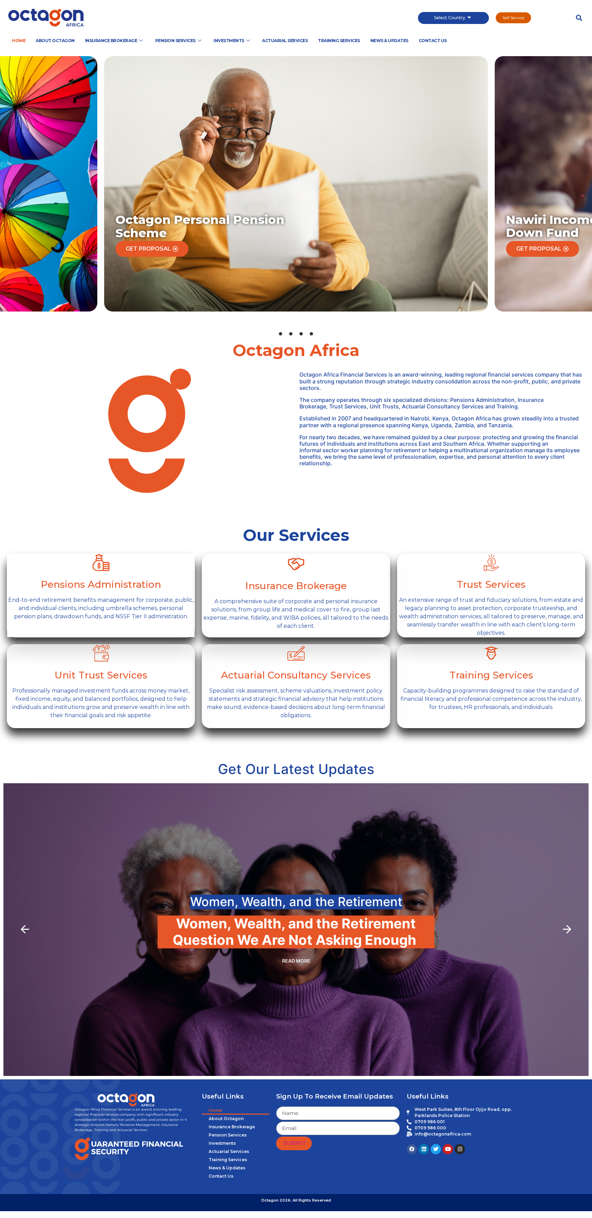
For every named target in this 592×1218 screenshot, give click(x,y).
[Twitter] (436, 1149)
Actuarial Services (285, 40)
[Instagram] (460, 1149)
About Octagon (55, 40)
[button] (578, 18)
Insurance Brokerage (111, 40)
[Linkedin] (424, 1149)
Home (18, 40)
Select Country (449, 17)
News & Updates (389, 40)
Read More (296, 961)
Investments (228, 40)
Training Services (339, 40)
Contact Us (433, 40)
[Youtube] (448, 1149)
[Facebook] (412, 1149)
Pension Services (175, 40)
